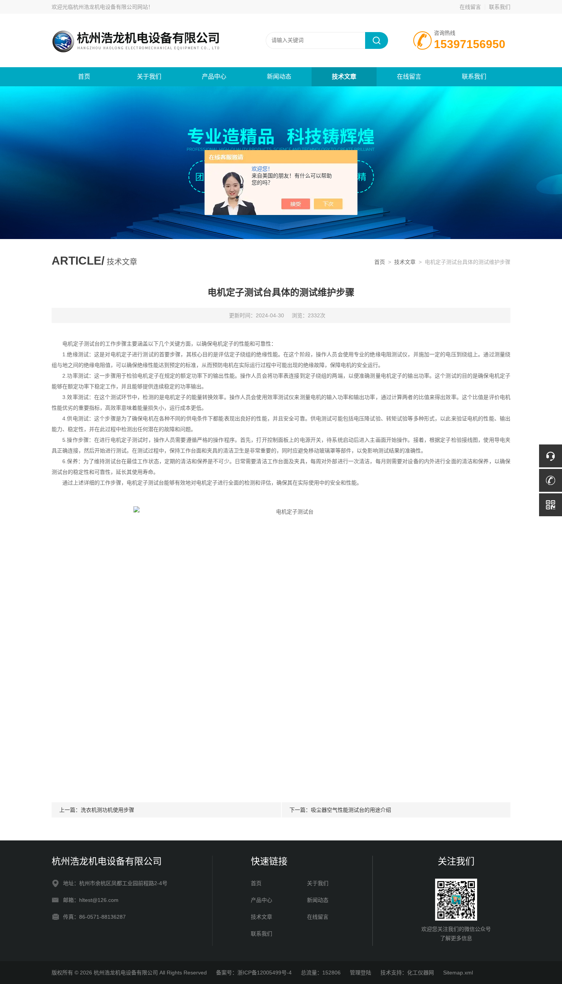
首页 (84, 76)
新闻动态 (279, 76)
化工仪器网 (420, 972)
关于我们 (149, 76)
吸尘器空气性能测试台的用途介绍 (351, 810)
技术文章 (344, 76)
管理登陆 (360, 972)
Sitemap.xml (458, 972)
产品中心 (214, 76)
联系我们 (499, 7)
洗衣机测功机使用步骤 (107, 810)
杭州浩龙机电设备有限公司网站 (110, 7)
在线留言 (470, 7)
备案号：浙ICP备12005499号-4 (254, 972)
